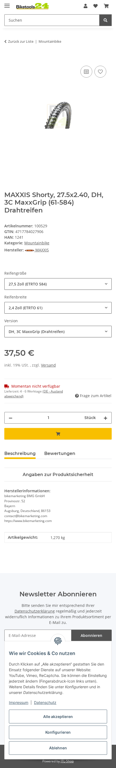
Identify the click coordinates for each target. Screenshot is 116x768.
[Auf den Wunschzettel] (100, 72)
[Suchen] (105, 20)
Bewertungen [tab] (59, 453)
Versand (48, 365)
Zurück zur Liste (20, 41)
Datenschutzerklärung (35, 611)
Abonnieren (91, 635)
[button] (85, 6)
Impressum (18, 702)
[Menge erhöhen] (105, 417)
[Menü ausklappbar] (7, 3)
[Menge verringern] (10, 417)
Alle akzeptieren (58, 716)
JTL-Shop (67, 761)
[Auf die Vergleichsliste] (86, 72)
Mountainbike (36, 242)
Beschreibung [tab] (20, 453)
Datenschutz (45, 702)
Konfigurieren (58, 732)
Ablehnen (58, 748)
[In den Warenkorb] (8, 58)
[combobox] (58, 284)
